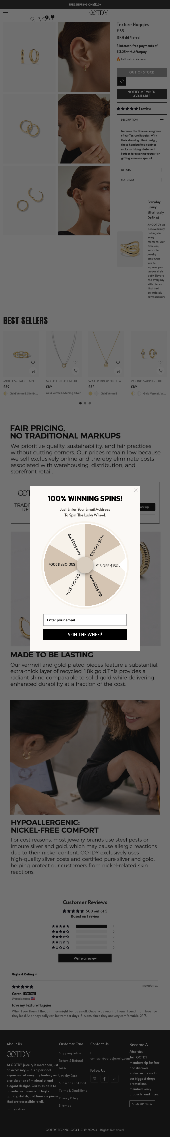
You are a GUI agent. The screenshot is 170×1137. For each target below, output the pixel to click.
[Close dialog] (136, 490)
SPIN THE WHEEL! (85, 634)
